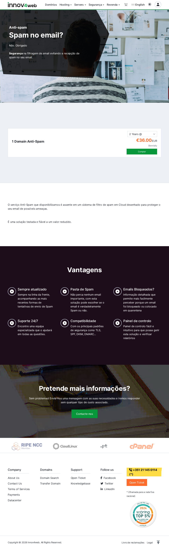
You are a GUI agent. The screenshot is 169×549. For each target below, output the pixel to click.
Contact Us (15, 483)
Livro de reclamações (133, 542)
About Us (13, 478)
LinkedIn (109, 489)
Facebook (110, 478)
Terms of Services (19, 489)
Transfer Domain (50, 483)
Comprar (142, 151)
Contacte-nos (84, 413)
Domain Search (49, 478)
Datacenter (14, 500)
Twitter (109, 483)
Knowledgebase (80, 483)
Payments (14, 494)
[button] (158, 542)
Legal (150, 542)
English (140, 4)
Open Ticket (78, 478)
